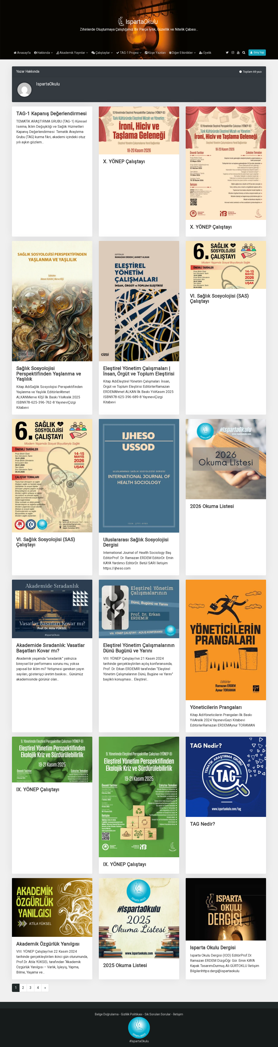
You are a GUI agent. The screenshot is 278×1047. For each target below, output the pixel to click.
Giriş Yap (258, 52)
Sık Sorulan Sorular (158, 1014)
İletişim (178, 1014)
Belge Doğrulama (107, 1014)
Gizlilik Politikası (131, 1014)
